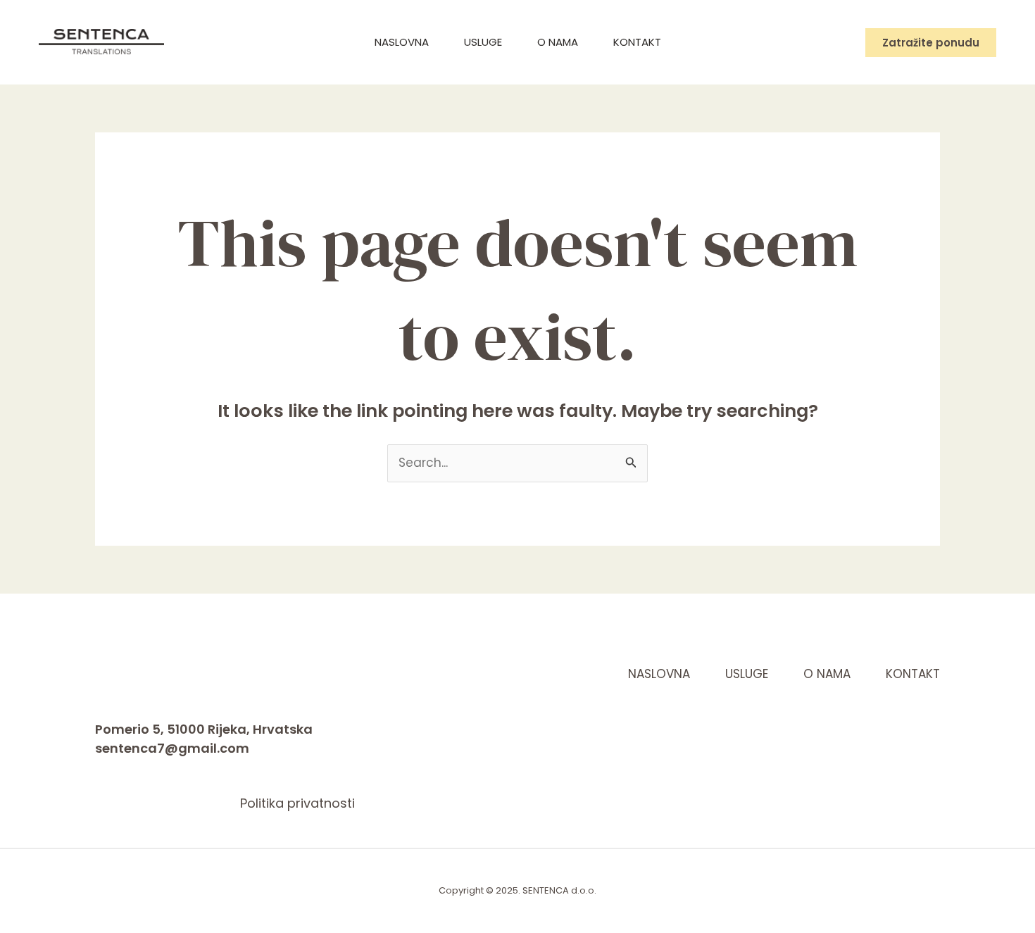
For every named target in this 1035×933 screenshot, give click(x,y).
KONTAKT (637, 42)
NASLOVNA (402, 42)
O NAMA (557, 42)
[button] (930, 42)
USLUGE (483, 42)
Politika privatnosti (297, 803)
